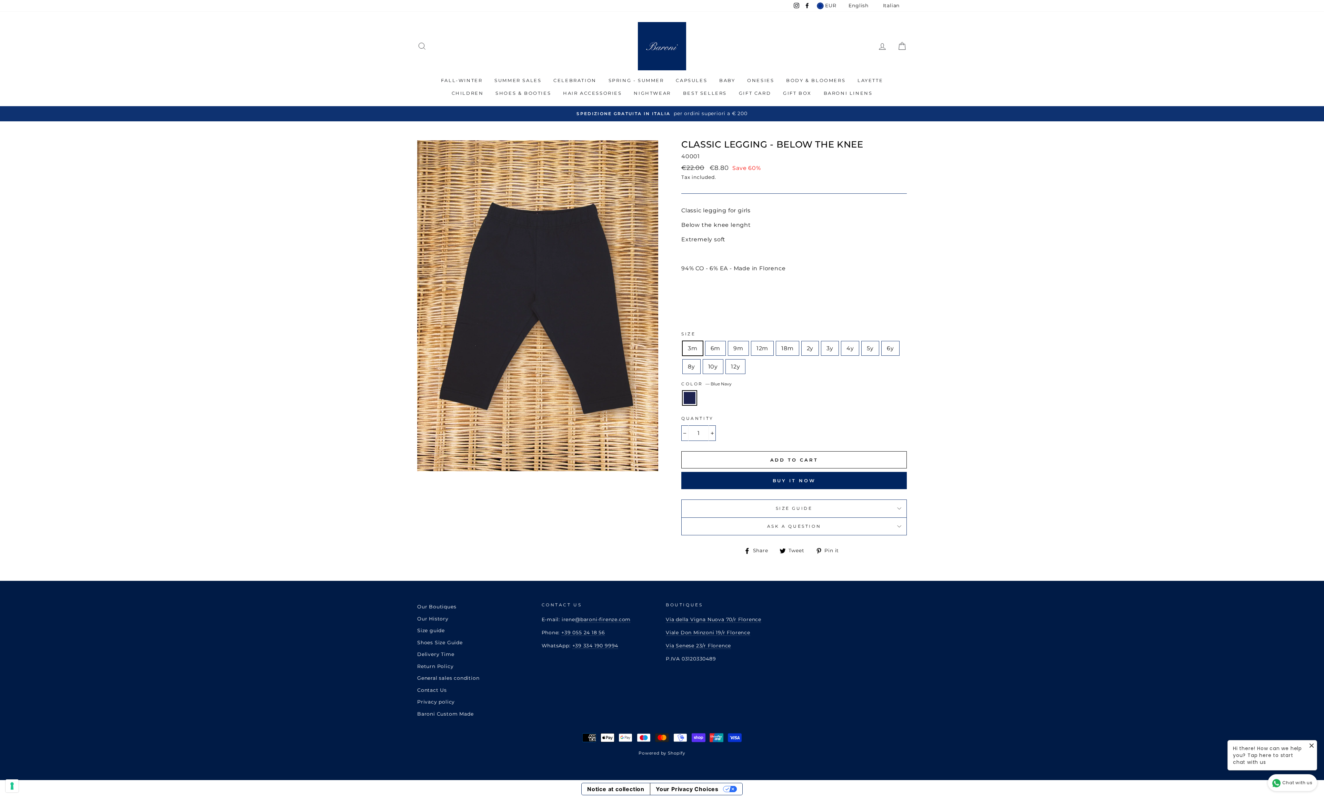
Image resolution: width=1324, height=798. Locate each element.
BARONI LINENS (848, 93)
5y (870, 348)
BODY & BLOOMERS (815, 80)
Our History (433, 619)
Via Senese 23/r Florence (698, 645)
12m (762, 348)
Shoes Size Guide (440, 642)
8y (691, 366)
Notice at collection (615, 789)
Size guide (431, 630)
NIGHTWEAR (652, 93)
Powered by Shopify (662, 753)
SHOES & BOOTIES (523, 93)
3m (693, 348)
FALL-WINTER (462, 80)
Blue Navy (689, 398)
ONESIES (760, 80)
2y (810, 348)
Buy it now (794, 480)
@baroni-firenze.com (603, 619)
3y (829, 348)
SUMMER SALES (517, 80)
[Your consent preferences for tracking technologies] (12, 785)
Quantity (697, 418)
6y (890, 348)
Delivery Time (435, 654)
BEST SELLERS (705, 93)
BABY (727, 80)
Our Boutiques (436, 606)
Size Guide (794, 508)
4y (850, 348)
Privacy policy (436, 702)
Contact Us (432, 690)
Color (706, 383)
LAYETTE (870, 80)
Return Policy (435, 666)
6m (716, 348)
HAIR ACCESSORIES (592, 93)
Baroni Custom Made (445, 714)
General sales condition (448, 678)
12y (735, 366)
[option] (662, 114)
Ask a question (794, 526)
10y (713, 366)
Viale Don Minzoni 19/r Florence (708, 632)
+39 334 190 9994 (595, 645)
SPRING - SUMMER (636, 80)
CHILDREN (468, 93)
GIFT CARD (755, 93)
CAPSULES (691, 80)
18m (787, 348)
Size (688, 333)
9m (738, 348)
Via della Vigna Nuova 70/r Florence (713, 619)
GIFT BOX (797, 93)
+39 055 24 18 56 (583, 632)
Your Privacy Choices (687, 789)
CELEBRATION (574, 80)
